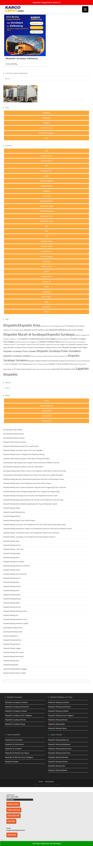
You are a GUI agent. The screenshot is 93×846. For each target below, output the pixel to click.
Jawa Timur (47, 292)
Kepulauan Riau (46, 171)
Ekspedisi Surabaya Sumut (61, 361)
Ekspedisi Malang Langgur (12, 648)
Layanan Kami (47, 411)
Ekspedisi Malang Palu (56, 766)
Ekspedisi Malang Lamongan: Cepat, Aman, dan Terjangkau (23, 450)
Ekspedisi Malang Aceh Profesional (15, 574)
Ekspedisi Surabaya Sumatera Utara (40, 361)
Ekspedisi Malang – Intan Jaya (13, 549)
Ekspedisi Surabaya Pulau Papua (74, 347)
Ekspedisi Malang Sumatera (58, 702)
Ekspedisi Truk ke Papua (19, 364)
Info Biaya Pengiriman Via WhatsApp (46, 843)
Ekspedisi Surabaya (60, 334)
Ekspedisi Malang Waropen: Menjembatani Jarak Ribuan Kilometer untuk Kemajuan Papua (33, 479)
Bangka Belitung (46, 186)
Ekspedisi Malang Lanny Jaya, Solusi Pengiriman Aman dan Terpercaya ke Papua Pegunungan (34, 524)
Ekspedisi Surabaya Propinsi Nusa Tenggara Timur (54, 344)
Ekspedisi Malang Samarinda (59, 753)
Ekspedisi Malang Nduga (11, 508)
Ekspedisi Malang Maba (11, 582)
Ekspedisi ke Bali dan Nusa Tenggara (19, 757)
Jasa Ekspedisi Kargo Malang (13, 430)
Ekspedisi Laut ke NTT (61, 326)
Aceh (46, 151)
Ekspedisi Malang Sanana (11, 578)
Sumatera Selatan (46, 181)
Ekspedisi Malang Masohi (11, 644)
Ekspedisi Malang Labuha (11, 586)
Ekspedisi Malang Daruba (11, 595)
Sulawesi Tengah (46, 246)
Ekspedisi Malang (57, 330)
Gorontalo (46, 261)
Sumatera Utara (46, 156)
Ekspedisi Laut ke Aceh (47, 326)
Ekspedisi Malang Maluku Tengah (14, 673)
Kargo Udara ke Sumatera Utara (63, 369)
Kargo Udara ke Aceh (80, 364)
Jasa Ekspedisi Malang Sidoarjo (13, 434)
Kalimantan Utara (46, 221)
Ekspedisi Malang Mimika (11, 516)
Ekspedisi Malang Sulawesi (58, 711)
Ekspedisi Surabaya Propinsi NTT (29, 344)
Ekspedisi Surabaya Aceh (82, 335)
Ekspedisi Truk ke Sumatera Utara (61, 364)
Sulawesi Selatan (47, 241)
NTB (46, 231)
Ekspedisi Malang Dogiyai (11, 553)
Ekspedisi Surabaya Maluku (15, 720)
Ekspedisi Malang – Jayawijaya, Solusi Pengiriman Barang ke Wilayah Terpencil (29, 537)
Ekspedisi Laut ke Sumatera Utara (36, 330)
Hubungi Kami (46, 421)
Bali (46, 226)
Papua (46, 286)
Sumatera (46, 113)
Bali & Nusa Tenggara (46, 133)
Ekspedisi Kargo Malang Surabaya (14, 442)
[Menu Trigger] (85, 9)
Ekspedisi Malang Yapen (11, 541)
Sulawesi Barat (46, 251)
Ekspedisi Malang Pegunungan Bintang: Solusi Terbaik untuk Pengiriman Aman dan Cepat (33, 500)
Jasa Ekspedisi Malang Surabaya (14, 438)
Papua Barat (46, 281)
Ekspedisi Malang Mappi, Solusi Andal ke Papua (19, 520)
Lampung (46, 196)
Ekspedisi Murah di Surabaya (24, 334)
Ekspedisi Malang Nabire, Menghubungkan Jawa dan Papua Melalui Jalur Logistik (30, 504)
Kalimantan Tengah (46, 206)
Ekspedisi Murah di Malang (74, 330)
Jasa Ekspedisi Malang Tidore (13, 628)
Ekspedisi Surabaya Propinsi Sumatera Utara (23, 347)
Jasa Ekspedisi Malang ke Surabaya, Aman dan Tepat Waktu (23, 467)
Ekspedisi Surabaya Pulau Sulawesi (20, 351)
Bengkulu (46, 191)
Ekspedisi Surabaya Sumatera (16, 702)
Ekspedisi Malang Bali (56, 724)
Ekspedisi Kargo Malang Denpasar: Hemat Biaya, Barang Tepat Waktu (26, 459)
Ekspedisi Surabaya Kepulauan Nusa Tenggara (38, 339)
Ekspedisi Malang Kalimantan (59, 707)
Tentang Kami (46, 416)
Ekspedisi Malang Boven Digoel (13, 562)
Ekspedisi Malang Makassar (58, 740)
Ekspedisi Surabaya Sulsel (60, 356)
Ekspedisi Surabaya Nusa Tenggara (18, 715)
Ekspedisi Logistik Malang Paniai (14, 512)
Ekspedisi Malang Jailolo (11, 590)
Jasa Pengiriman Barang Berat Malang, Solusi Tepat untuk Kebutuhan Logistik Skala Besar (33, 475)
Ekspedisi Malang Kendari (58, 761)
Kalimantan (46, 118)
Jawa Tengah (46, 297)
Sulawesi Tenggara (46, 256)
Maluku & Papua (46, 128)
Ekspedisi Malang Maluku (58, 720)
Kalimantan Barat (46, 201)
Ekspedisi (10, 325)
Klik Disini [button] (10, 800)
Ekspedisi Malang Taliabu (11, 603)
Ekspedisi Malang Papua (57, 728)
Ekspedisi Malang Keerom (12, 545)
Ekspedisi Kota (29, 325)
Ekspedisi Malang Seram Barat (13, 656)
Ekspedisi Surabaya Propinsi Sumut (50, 347)
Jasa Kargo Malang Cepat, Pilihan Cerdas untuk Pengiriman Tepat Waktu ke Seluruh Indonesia (34, 471)
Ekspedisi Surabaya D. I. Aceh (11, 339)
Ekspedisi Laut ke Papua (76, 326)
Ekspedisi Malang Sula (10, 615)
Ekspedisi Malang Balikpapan (59, 744)
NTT (46, 236)
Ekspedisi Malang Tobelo (11, 570)
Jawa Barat (46, 307)
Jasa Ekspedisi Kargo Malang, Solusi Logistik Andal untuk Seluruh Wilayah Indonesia (31, 463)
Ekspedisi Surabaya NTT (63, 339)
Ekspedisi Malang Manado (58, 757)
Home (46, 401)
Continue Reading (12, 64)
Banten (46, 312)
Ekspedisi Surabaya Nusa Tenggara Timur (27, 342)
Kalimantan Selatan (47, 211)
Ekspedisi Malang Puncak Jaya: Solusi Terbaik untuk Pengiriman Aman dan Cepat (30, 496)
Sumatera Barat (46, 161)
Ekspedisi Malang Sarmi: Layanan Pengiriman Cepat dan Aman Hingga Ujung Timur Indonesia (34, 487)
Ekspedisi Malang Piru (10, 636)
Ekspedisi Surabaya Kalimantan (17, 707)
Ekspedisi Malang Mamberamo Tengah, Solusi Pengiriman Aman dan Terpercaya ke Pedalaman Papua (37, 529)
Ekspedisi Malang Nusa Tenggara (60, 715)
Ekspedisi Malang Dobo (11, 661)
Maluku (46, 271)
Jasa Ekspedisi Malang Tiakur (12, 632)
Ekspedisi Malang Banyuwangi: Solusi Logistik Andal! (20, 446)
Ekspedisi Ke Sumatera (13, 740)
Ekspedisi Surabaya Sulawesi (17, 355)
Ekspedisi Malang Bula (10, 665)
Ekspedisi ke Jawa (11, 761)
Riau (46, 166)
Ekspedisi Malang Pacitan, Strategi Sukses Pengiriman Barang (23, 454)
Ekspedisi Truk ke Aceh (76, 361)
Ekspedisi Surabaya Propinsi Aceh (70, 342)
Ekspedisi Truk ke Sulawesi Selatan (38, 364)
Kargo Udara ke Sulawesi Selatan (41, 369)
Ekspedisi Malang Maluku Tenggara (15, 669)
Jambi (46, 176)
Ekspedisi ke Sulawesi (13, 749)
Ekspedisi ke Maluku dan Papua (17, 753)
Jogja (46, 302)
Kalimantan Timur (46, 216)
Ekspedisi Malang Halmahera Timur (15, 619)
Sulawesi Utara (46, 266)
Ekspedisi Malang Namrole (12, 640)
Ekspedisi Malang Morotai (12, 607)
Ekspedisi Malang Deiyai (11, 557)
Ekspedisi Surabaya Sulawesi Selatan (41, 356)
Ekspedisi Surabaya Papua (49, 342)
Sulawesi (46, 123)
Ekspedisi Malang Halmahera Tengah (15, 623)
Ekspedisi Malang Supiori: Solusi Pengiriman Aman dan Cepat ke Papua (27, 483)
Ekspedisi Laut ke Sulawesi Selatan (13, 330)
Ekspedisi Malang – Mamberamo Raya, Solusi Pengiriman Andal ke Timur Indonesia (31, 533)
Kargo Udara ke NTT (9, 369)
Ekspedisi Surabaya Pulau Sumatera (59, 351)
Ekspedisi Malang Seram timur (13, 652)
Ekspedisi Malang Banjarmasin (60, 749)
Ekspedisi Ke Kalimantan (14, 744)
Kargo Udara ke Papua (24, 369)
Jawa (46, 138)
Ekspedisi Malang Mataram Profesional (16, 566)
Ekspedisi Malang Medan (57, 770)
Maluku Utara (46, 276)
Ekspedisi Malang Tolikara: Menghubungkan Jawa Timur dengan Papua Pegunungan (31, 491)
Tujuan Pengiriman (46, 406)
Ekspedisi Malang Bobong (12, 599)
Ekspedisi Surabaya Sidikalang (22, 58)
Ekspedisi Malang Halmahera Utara (15, 611)
